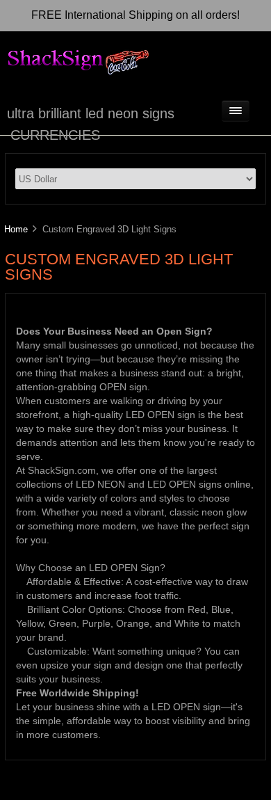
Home (16, 229)
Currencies (55, 135)
